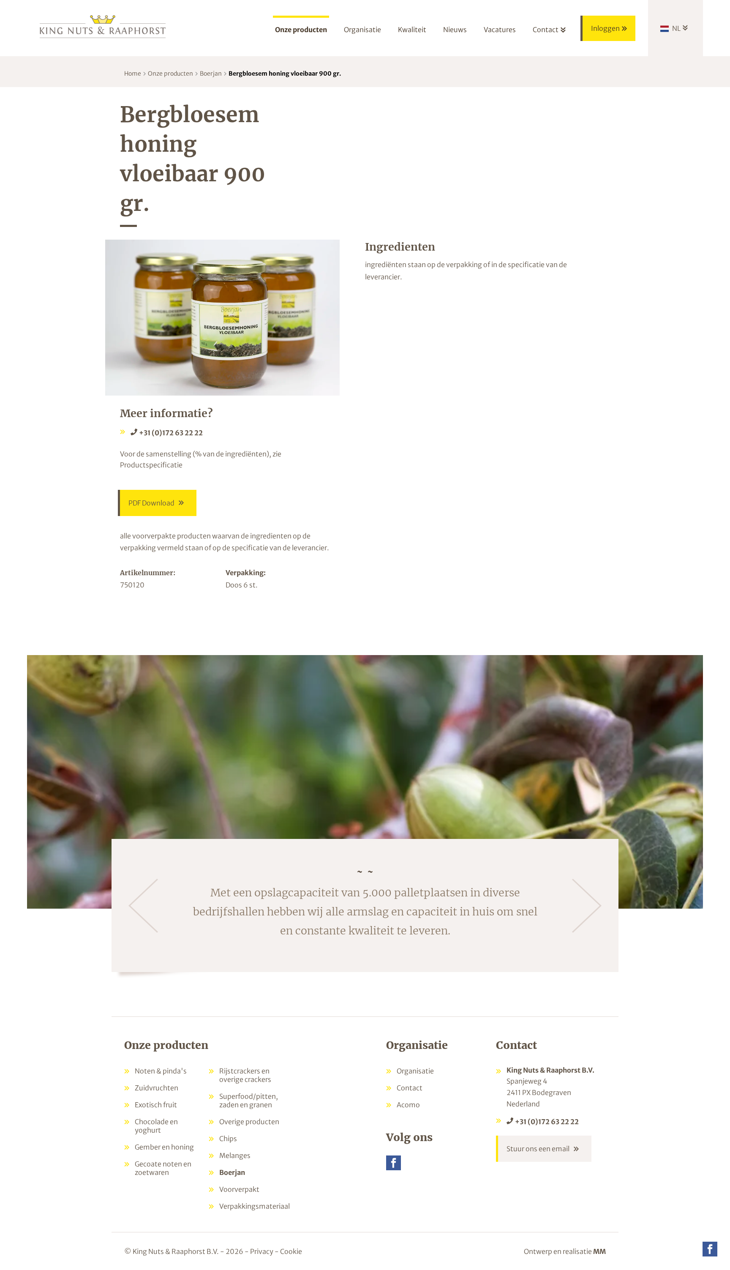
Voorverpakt (239, 1189)
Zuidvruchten (156, 1088)
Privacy (261, 1251)
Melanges (235, 1155)
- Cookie (288, 1251)
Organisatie (415, 1071)
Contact (409, 1088)
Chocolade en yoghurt (156, 1125)
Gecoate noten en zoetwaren (163, 1168)
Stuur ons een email (538, 1148)
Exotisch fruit (156, 1105)
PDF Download (151, 503)
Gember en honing (164, 1147)
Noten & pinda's (161, 1071)
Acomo (408, 1105)
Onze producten (170, 73)
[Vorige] (143, 905)
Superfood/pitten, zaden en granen (248, 1100)
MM (599, 1251)
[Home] (103, 26)
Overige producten (249, 1121)
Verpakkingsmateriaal (254, 1206)
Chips (228, 1138)
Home (132, 73)
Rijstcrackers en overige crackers (245, 1075)
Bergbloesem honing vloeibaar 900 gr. (285, 73)
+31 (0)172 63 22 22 (171, 432)
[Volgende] (587, 905)
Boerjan (211, 73)
